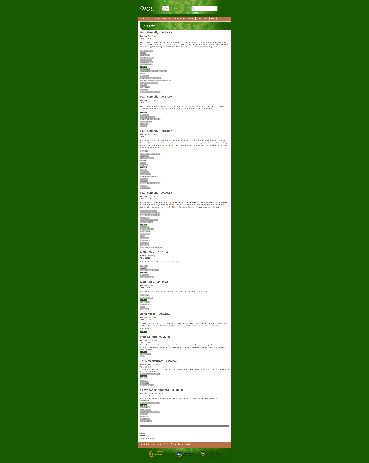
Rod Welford (152, 340)
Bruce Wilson (145, 156)
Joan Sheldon (145, 407)
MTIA (142, 236)
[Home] (155, 13)
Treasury (143, 126)
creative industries (146, 60)
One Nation (144, 380)
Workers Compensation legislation (151, 247)
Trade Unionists (202, 18)
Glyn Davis (144, 165)
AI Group (207, 145)
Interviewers (150, 444)
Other (213, 18)
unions (143, 307)
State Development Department (150, 92)
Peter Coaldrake (146, 174)
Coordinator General (147, 57)
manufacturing (145, 69)
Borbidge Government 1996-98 (150, 215)
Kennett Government (147, 229)
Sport (142, 356)
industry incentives (146, 64)
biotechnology (145, 55)
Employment (144, 295)
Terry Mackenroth (146, 121)
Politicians (166, 18)
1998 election (145, 400)
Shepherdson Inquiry (147, 277)
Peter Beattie (145, 76)
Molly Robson (145, 302)
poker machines (145, 354)
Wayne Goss (144, 245)
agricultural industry (147, 50)
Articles (166, 444)
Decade (157, 18)
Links (188, 444)
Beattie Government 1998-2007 (150, 153)
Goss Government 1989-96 (149, 220)
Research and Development (149, 82)
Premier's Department (147, 117)
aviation (143, 53)
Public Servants (179, 18)
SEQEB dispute (145, 304)
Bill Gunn (143, 268)
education (144, 160)
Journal (173, 444)
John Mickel (152, 317)
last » (142, 434)
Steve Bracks (145, 243)
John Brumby (145, 227)
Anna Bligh (144, 151)
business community (147, 158)
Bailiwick (191, 18)
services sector (145, 87)
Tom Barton (144, 124)
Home (143, 18)
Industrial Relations (146, 222)
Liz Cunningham (146, 231)
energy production (146, 349)
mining (143, 73)
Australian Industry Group (148, 211)
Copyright (181, 444)
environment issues (147, 62)
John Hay (144, 169)
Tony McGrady (145, 188)
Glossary (159, 444)
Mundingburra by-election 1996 (150, 412)
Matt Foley (151, 256)
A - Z (149, 18)
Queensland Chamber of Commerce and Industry (156, 80)
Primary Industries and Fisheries (150, 78)
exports (143, 163)
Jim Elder (143, 66)
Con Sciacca (144, 217)
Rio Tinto (143, 85)
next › (142, 432)
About (143, 444)
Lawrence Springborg (155, 393)
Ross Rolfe (144, 179)
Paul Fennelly (153, 36)
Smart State (144, 89)
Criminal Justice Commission (149, 270)
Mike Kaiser (144, 378)
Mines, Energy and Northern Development (153, 71)
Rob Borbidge (145, 240)
